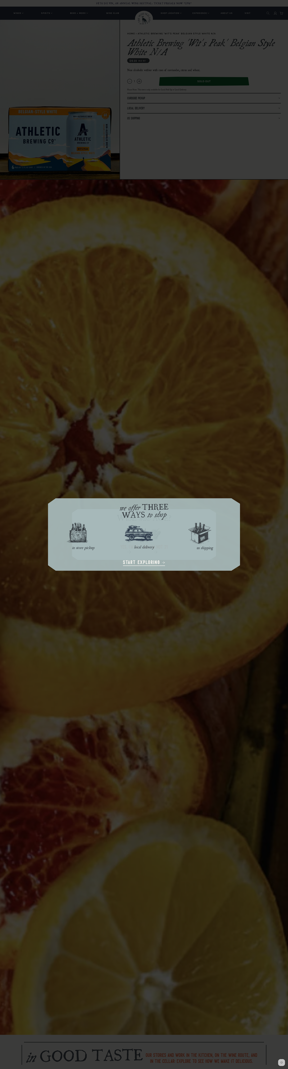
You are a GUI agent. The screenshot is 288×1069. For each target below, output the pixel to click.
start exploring (142, 562)
